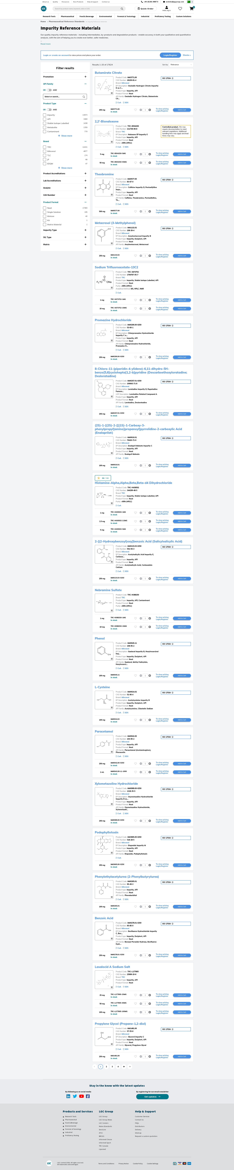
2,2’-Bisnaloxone (106, 121)
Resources (65, 2)
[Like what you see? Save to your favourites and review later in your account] (180, 8)
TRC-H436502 (133, 487)
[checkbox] (44, 115)
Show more (66, 135)
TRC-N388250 (133, 595)
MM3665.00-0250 (134, 837)
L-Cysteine (102, 687)
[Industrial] (63, 1133)
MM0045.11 (132, 643)
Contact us (106, 2)
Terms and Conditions (106, 1163)
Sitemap (138, 1133)
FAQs (137, 1123)
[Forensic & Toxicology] (63, 1129)
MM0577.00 (132, 179)
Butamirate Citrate (108, 73)
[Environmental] (63, 1126)
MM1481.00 (132, 1028)
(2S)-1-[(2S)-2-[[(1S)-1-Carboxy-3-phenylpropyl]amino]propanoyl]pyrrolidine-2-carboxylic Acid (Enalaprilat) (138, 429)
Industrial (69, 1132)
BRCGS (101, 1136)
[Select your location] (190, 2)
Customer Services (142, 1116)
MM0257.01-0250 (134, 381)
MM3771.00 (132, 77)
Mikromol (125, 83)
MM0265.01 (132, 881)
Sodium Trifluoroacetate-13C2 (116, 267)
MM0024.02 (132, 692)
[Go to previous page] (94, 1066)
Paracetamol (104, 731)
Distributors (139, 1126)
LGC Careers (103, 1123)
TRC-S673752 (133, 272)
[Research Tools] (63, 1117)
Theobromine (104, 174)
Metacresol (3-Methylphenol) (115, 223)
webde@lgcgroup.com (175, 2)
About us (45, 2)
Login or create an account (56, 55)
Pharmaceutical (71, 1120)
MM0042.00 (132, 736)
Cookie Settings (152, 1163)
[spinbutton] (145, 110)
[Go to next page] (129, 1066)
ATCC (101, 1133)
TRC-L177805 (133, 971)
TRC (123, 132)
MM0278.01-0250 (134, 923)
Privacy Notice (124, 1163)
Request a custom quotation (146, 1136)
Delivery (138, 1129)
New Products (78, 2)
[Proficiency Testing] (63, 1136)
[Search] (122, 8)
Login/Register (170, 55)
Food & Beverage (71, 1123)
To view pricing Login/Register (162, 110)
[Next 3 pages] (124, 1066)
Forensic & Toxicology (73, 1129)
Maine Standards (105, 1126)
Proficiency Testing (72, 1135)
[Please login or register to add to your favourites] (135, 109)
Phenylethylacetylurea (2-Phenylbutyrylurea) (127, 876)
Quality (55, 2)
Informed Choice (105, 1139)
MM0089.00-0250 (134, 788)
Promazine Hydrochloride (113, 320)
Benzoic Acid (104, 918)
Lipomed (102, 1149)
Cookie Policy (138, 1163)
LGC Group (103, 1116)
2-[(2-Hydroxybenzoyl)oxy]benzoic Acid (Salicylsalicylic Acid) (138, 541)
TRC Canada (103, 1146)
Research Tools (70, 1116)
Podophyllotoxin (106, 832)
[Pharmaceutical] (63, 1120)
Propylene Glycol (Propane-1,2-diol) (120, 1023)
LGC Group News (105, 1120)
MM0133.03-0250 (134, 546)
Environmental (70, 1126)
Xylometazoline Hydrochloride (116, 783)
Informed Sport (105, 1143)
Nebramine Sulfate (108, 590)
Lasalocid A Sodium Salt (112, 967)
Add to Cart (182, 110)
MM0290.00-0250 (134, 325)
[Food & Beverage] (63, 1123)
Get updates (150, 1096)
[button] (65, 77)
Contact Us (139, 1120)
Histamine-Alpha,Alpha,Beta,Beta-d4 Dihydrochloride (133, 483)
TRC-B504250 (133, 126)
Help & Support (92, 2)
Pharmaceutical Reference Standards (66, 21)
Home (43, 21)
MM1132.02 (132, 228)
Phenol (100, 638)
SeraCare (102, 1129)
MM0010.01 (132, 437)
